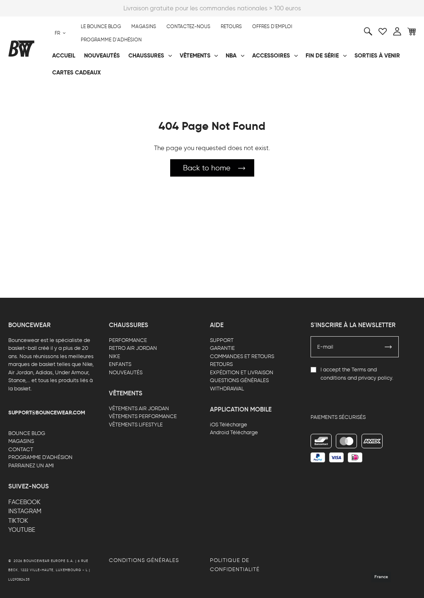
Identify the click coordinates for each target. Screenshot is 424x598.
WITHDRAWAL (227, 388)
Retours (231, 26)
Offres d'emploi (272, 26)
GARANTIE (222, 348)
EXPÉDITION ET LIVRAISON (241, 372)
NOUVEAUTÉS (125, 372)
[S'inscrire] (388, 347)
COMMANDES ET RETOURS (242, 356)
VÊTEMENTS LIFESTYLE (136, 424)
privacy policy (375, 378)
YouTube (21, 529)
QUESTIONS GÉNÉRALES (239, 380)
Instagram (24, 511)
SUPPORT (222, 340)
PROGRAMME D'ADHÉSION (40, 457)
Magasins (143, 26)
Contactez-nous (188, 26)
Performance (28, 91)
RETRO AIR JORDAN (133, 348)
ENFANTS (120, 364)
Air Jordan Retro (103, 91)
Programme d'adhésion (111, 40)
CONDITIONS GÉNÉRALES (144, 560)
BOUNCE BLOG (26, 433)
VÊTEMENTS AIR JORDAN (139, 408)
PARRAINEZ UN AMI (31, 465)
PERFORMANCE (128, 340)
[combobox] (60, 33)
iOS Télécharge (228, 424)
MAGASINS (21, 441)
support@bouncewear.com (46, 412)
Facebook (24, 502)
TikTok (18, 520)
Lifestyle (157, 91)
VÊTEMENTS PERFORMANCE (143, 416)
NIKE (114, 356)
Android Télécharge (234, 432)
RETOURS (221, 364)
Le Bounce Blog (101, 26)
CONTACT (20, 449)
